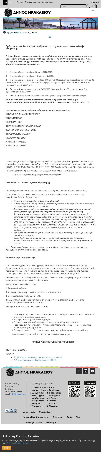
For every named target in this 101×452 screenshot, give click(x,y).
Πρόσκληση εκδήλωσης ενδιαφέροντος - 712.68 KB (39, 357)
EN (10, 2)
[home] (29, 12)
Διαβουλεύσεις (40, 398)
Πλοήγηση (58, 417)
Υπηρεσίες (37, 406)
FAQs (69, 417)
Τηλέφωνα (54, 390)
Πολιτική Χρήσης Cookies (18, 443)
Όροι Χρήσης (45, 412)
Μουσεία (53, 406)
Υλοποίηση (51, 422)
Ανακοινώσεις (39, 390)
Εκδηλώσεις (38, 400)
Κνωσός (53, 403)
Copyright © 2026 (34, 422)
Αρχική (10, 32)
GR (5, 2)
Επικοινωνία (29, 412)
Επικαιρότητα (21, 32)
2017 (35, 32)
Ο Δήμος (36, 403)
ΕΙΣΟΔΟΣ (95, 2)
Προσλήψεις (38, 395)
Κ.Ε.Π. (51, 387)
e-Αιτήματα (54, 395)
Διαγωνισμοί (38, 392)
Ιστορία (52, 400)
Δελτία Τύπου (39, 387)
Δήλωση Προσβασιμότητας (36, 417)
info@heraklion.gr (19, 394)
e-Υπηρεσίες (55, 392)
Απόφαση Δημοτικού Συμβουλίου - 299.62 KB (36, 360)
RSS (78, 417)
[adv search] (94, 6)
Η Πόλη (52, 398)
